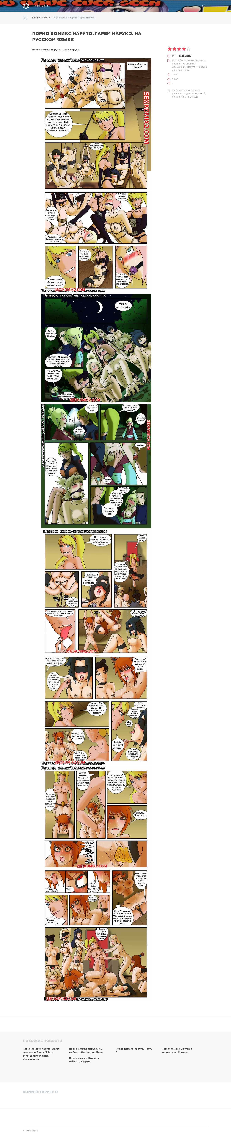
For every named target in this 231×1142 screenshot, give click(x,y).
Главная (36, 18)
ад (173, 90)
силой (201, 94)
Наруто (191, 67)
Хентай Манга (182, 70)
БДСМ (47, 18)
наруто (196, 90)
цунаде (194, 97)
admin (175, 75)
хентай (176, 97)
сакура (186, 94)
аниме (179, 90)
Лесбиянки (178, 67)
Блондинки (187, 60)
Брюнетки (188, 64)
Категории (41, 6)
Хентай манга (30, 1131)
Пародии (203, 67)
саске (194, 94)
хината (185, 97)
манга (187, 90)
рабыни (176, 94)
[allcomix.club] (26, 6)
